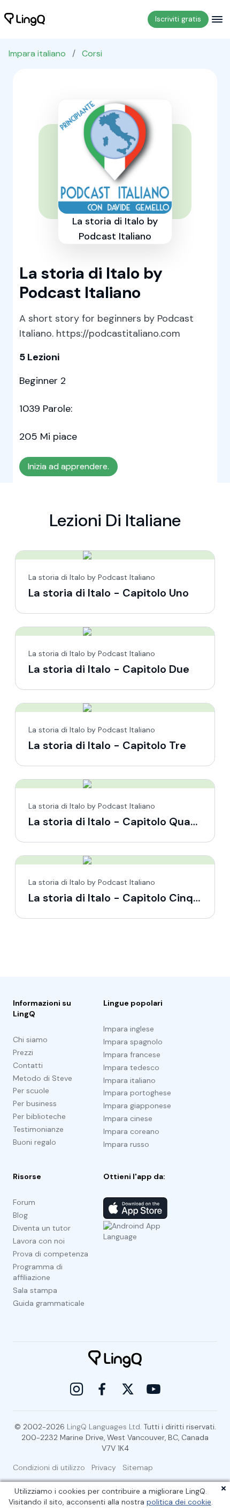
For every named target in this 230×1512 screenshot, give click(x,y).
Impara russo (126, 1144)
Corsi (92, 53)
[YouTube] (153, 1389)
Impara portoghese (137, 1092)
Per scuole (31, 1090)
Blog (20, 1215)
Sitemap (137, 1467)
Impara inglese (128, 1029)
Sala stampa (35, 1290)
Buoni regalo (34, 1142)
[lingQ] (24, 19)
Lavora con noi (39, 1241)
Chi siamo (30, 1039)
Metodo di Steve (42, 1078)
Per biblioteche (39, 1116)
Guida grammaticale (49, 1303)
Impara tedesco (131, 1067)
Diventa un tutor (42, 1228)
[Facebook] (102, 1389)
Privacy (103, 1467)
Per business (35, 1103)
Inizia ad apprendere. (68, 466)
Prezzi (23, 1052)
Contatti (28, 1065)
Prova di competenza (50, 1254)
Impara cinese (127, 1118)
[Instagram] (76, 1389)
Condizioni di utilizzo (49, 1467)
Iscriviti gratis (178, 19)
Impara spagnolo (133, 1041)
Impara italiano (37, 53)
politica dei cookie (179, 1502)
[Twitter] (128, 1389)
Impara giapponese (137, 1105)
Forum (24, 1202)
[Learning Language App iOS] (135, 1208)
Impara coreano (131, 1131)
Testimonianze (38, 1129)
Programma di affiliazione (38, 1272)
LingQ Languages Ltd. (104, 1426)
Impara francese (131, 1054)
